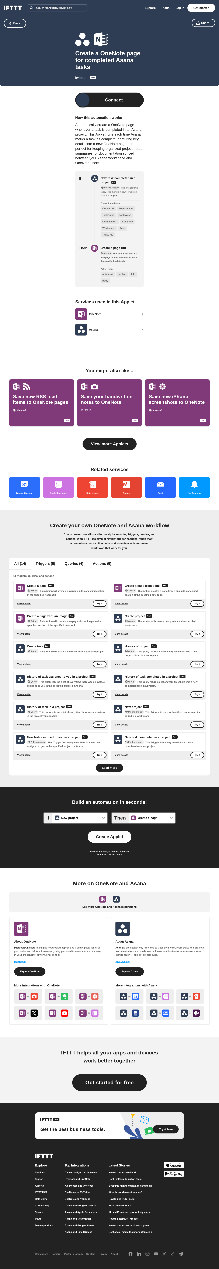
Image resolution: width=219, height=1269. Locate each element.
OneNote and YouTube (77, 1199)
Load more (109, 767)
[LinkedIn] (139, 1254)
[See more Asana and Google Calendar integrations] (129, 996)
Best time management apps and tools (130, 1185)
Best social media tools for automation (130, 1232)
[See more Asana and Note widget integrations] (190, 996)
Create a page (111, 248)
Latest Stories (119, 1165)
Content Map (42, 1205)
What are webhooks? (120, 1205)
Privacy (103, 1254)
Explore (150, 7)
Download (20, 961)
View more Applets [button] (109, 444)
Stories (39, 1179)
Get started (201, 8)
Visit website (122, 961)
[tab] (20, 564)
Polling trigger (135, 712)
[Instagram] (147, 1254)
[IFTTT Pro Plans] (93, 78)
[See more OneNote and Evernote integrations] (59, 996)
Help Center (41, 1199)
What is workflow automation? (126, 1192)
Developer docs (44, 1225)
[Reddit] (181, 1254)
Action (34, 591)
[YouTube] (156, 1254)
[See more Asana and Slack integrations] (190, 1013)
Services (40, 1172)
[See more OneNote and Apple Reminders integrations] (89, 1013)
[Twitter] (164, 1254)
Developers (41, 1254)
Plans (166, 7)
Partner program (73, 1254)
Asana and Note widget (78, 1219)
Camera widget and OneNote (81, 1172)
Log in (179, 7)
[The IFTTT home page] (13, 8)
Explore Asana (129, 971)
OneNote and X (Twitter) (78, 1192)
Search (39, 1212)
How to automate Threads (123, 1219)
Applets (39, 1185)
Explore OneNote (29, 971)
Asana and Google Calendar (81, 1205)
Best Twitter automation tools (125, 1179)
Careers (56, 1254)
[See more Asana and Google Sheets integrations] (129, 1013)
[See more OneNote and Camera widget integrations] (28, 996)
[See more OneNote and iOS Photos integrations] (89, 996)
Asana (119, 947)
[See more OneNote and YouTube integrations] (59, 1013)
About (114, 1254)
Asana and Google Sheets (79, 1225)
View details (24, 603)
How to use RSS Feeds (122, 1199)
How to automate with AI (122, 1172)
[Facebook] (130, 1254)
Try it (99, 603)
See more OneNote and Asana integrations (109, 906)
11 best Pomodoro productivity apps (129, 1212)
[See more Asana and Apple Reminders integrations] (160, 996)
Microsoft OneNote (24, 947)
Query (131, 651)
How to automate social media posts (129, 1225)
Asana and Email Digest (78, 1232)
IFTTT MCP (41, 1192)
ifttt (81, 77)
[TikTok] (172, 1254)
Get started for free (109, 1082)
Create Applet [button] (109, 836)
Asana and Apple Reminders (81, 1212)
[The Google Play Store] (174, 1174)
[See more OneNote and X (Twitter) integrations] (28, 1013)
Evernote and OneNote (77, 1179)
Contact (90, 1254)
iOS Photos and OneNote (79, 1185)
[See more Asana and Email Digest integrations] (160, 1013)
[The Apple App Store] (174, 1165)
